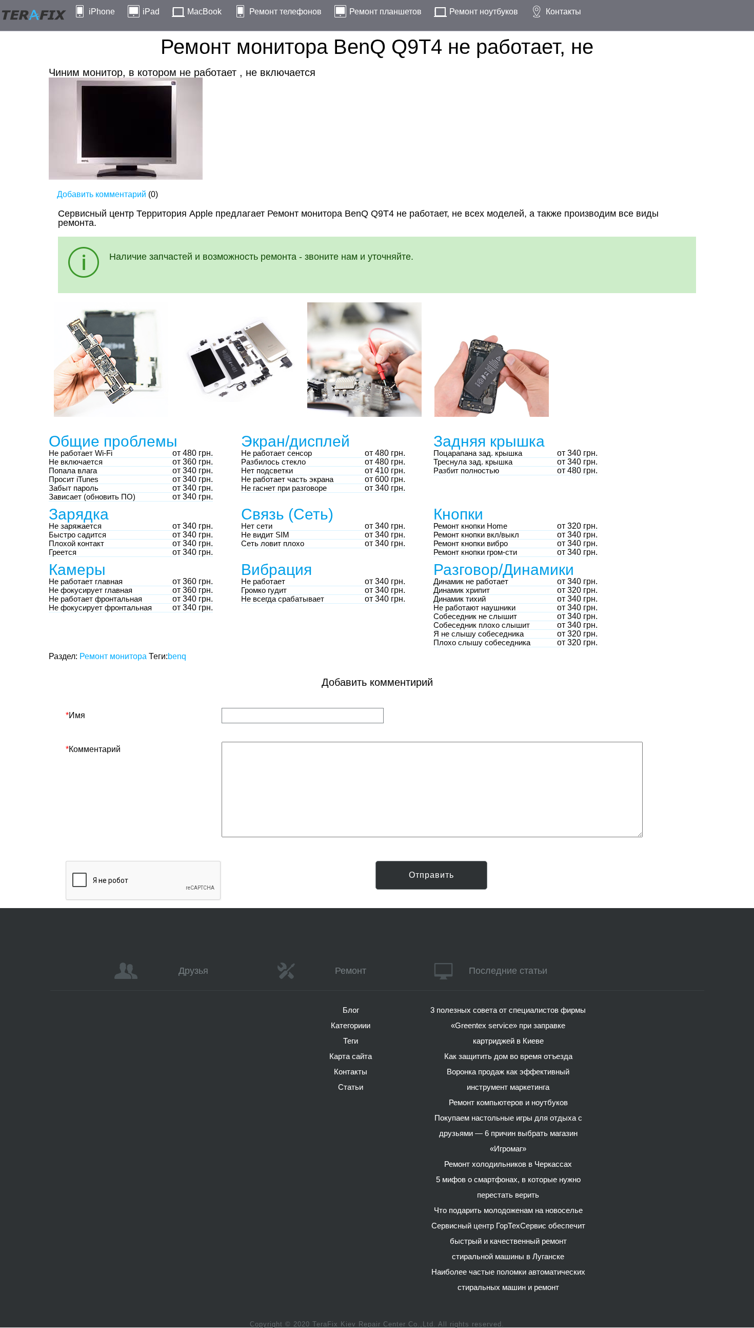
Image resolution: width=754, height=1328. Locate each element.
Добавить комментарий (101, 194)
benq (177, 656)
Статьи (350, 1087)
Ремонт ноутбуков (483, 11)
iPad (151, 11)
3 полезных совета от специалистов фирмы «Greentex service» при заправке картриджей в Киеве (508, 1025)
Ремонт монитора (113, 656)
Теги (350, 1040)
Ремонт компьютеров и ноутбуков (508, 1102)
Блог (351, 1010)
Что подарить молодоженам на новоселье (508, 1210)
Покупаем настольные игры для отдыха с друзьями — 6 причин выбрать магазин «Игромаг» (508, 1133)
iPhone (102, 11)
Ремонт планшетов (385, 11)
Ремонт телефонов (285, 11)
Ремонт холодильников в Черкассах (508, 1164)
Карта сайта (350, 1056)
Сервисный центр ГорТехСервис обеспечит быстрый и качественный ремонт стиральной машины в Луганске (508, 1241)
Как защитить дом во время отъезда (508, 1056)
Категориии (350, 1025)
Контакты (563, 11)
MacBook (204, 11)
